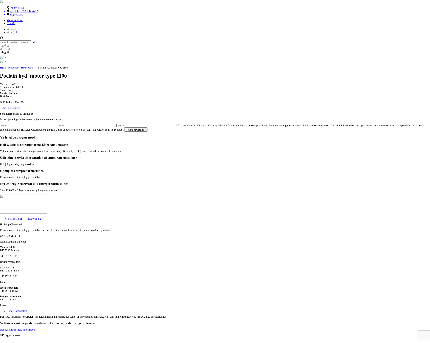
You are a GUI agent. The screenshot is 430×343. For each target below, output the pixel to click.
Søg (34, 42)
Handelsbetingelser (17, 311)
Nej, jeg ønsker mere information (17, 329)
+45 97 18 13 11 (13, 218)
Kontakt (11, 23)
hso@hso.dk (34, 218)
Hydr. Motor (27, 67)
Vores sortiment (15, 20)
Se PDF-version (11, 108)
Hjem (3, 67)
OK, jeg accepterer (10, 335)
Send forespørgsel (137, 130)
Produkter (13, 67)
